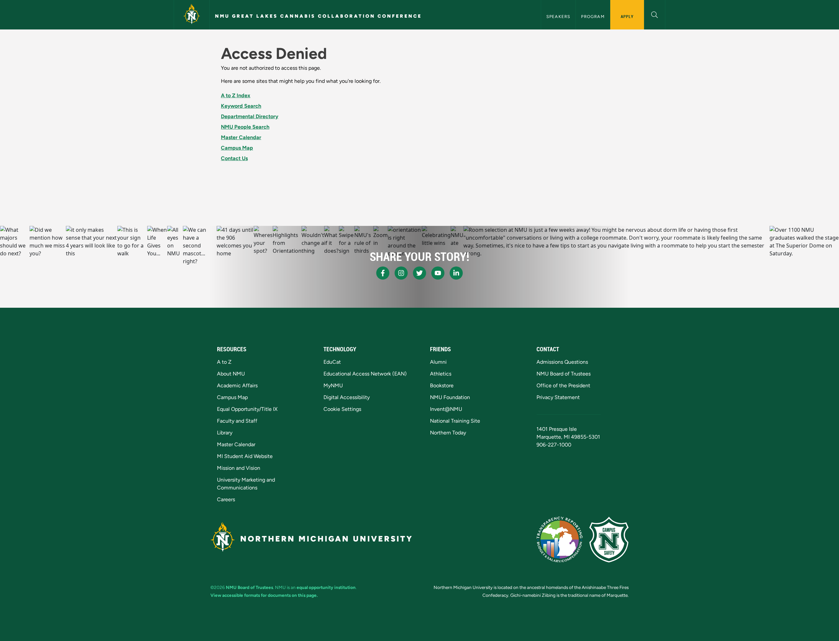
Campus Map (237, 148)
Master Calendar (241, 137)
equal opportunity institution (326, 587)
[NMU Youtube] (437, 273)
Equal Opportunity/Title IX (247, 409)
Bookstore (442, 385)
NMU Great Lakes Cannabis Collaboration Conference (318, 16)
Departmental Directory (249, 116)
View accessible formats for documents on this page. (264, 595)
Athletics (440, 374)
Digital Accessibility (346, 397)
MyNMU (333, 385)
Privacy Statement (558, 397)
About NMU (231, 374)
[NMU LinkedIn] (456, 273)
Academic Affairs (237, 385)
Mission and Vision (238, 468)
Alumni (438, 362)
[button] (654, 14)
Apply (627, 16)
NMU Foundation (450, 397)
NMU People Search (245, 127)
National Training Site (455, 421)
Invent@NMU (446, 409)
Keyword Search (241, 106)
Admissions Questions (562, 362)
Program (592, 16)
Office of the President (563, 385)
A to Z (224, 362)
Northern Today (448, 433)
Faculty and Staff (237, 421)
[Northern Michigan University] (192, 14)
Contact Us (234, 158)
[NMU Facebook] (382, 273)
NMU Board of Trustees (564, 374)
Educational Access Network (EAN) (365, 374)
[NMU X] (419, 273)
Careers (226, 499)
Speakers (558, 16)
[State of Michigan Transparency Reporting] (560, 539)
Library (224, 433)
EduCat (332, 362)
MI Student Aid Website (245, 456)
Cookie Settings (342, 409)
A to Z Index (235, 95)
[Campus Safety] (609, 539)
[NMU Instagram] (401, 273)
